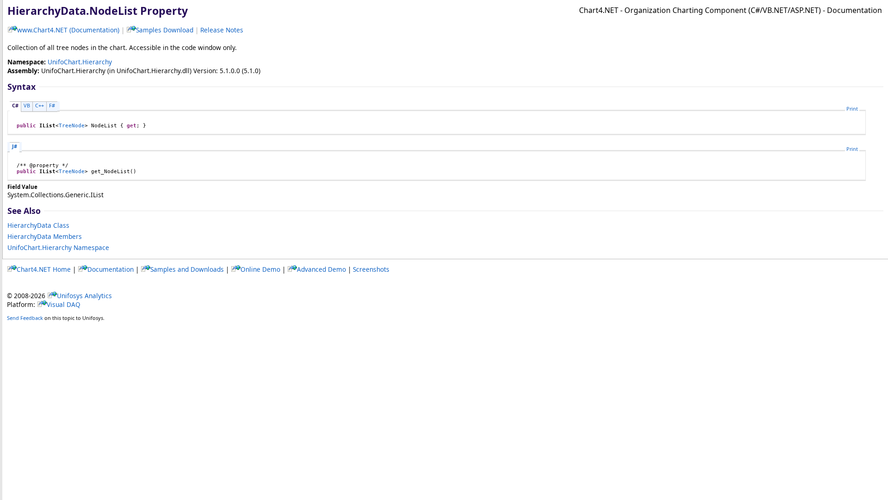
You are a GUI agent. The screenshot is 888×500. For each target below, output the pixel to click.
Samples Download (164, 29)
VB (27, 105)
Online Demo (260, 269)
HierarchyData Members (44, 236)
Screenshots (371, 269)
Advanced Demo (321, 269)
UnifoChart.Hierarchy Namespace (58, 247)
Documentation (110, 269)
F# (52, 105)
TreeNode (72, 126)
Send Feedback (25, 317)
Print (852, 108)
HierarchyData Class (38, 225)
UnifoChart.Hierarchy (80, 61)
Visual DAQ (63, 304)
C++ (39, 105)
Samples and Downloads (187, 269)
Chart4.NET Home (44, 269)
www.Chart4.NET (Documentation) (68, 29)
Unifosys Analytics (84, 295)
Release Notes (221, 29)
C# (15, 105)
